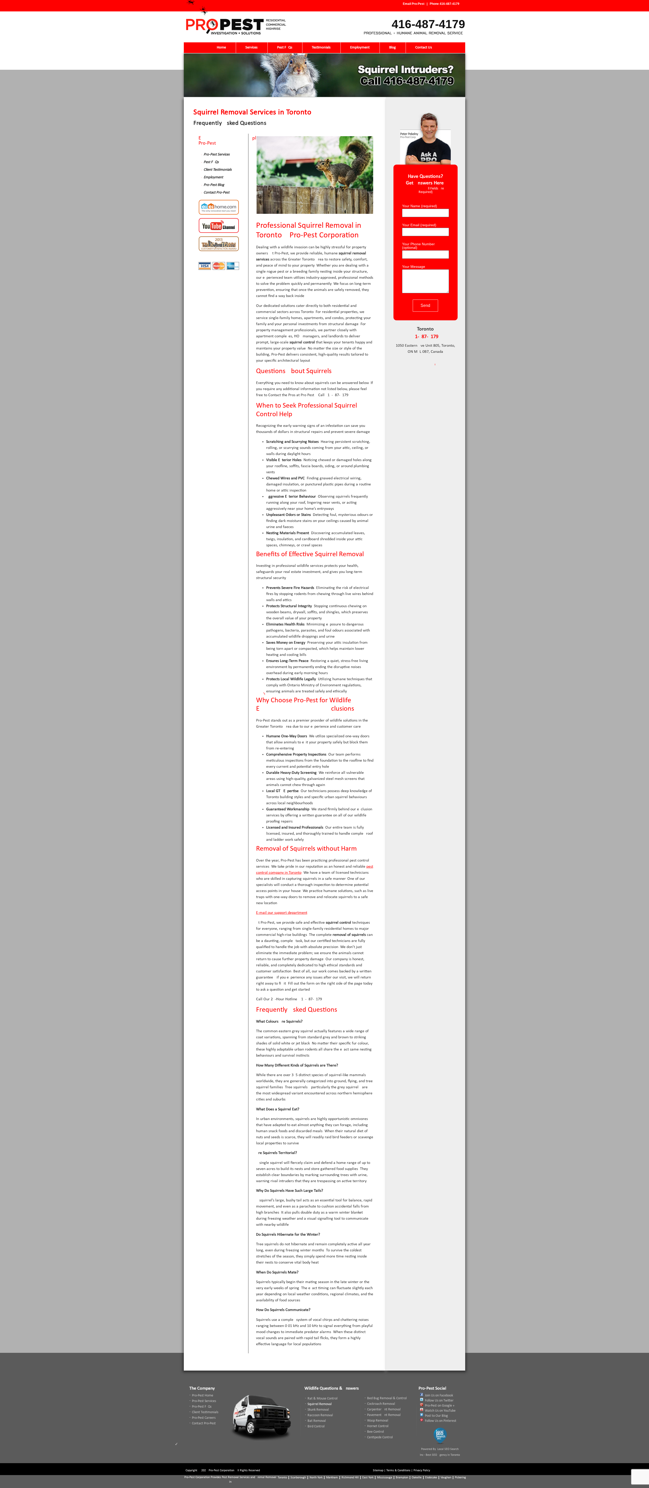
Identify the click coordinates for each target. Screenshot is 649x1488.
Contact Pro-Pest (216, 193)
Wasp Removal (377, 1421)
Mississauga (384, 1477)
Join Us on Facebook (439, 1395)
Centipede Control (380, 1437)
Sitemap (378, 1470)
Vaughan (446, 1477)
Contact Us (423, 47)
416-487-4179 (449, 4)
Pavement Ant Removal (384, 1415)
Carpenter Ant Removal (384, 1409)
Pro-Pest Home (202, 1395)
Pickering (460, 1477)
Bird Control (316, 1426)
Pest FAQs (284, 47)
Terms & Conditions (398, 1470)
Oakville (417, 1477)
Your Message (413, 267)
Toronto (282, 1477)
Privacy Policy (421, 1470)
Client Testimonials (218, 170)
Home (221, 47)
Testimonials (321, 47)
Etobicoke (431, 1477)
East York (367, 1477)
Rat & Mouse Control (322, 1399)
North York (316, 1477)
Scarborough (298, 1477)
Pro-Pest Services (217, 154)
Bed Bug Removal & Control (387, 1398)
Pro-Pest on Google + (440, 1406)
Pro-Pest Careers (203, 1418)
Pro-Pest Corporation (221, 1470)
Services (251, 47)
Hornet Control (377, 1426)
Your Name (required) (420, 206)
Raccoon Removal (320, 1415)
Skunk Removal (318, 1410)
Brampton (402, 1477)
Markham (332, 1477)
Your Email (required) (419, 225)
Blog (392, 47)
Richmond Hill (350, 1477)
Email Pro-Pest (413, 4)
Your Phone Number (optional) (418, 246)
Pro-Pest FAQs (201, 1407)
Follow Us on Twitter (439, 1401)
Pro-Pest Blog (214, 185)
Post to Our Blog (436, 1416)
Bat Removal (317, 1421)
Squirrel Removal (320, 1404)
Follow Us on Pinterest (440, 1421)
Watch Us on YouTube (440, 1411)
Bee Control (375, 1432)
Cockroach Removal (381, 1404)
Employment (360, 47)
